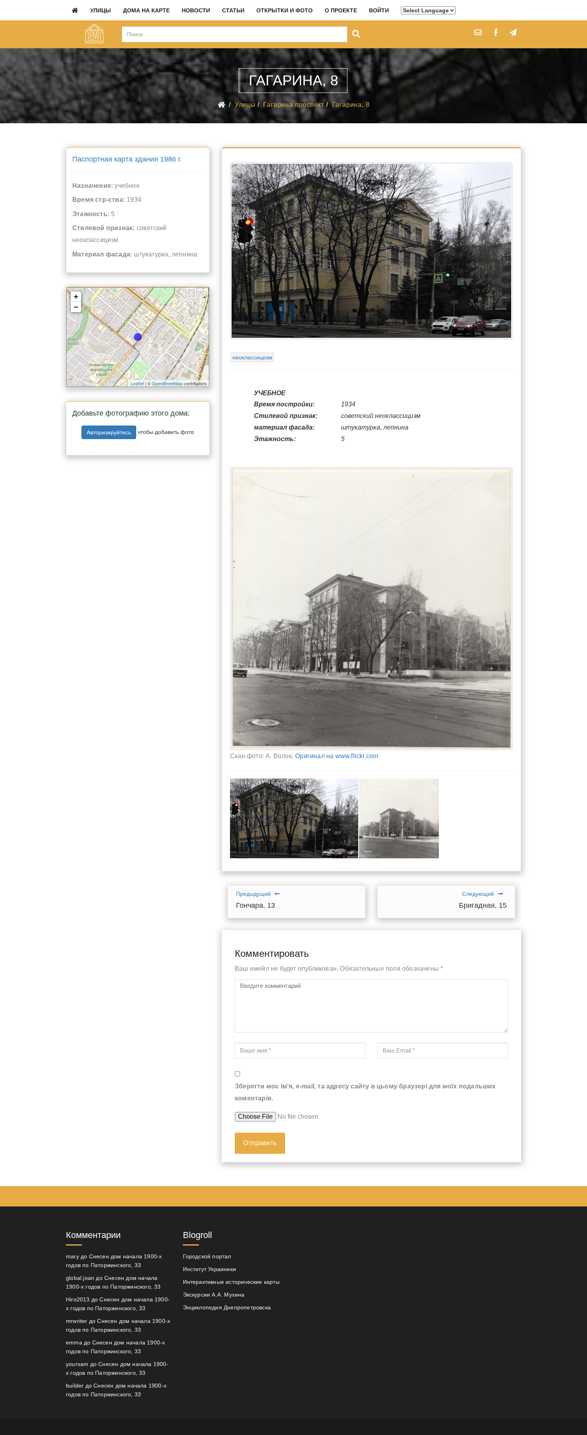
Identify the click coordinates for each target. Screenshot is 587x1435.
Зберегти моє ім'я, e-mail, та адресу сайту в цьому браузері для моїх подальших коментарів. (365, 1092)
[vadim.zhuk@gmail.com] (478, 32)
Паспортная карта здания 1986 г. (127, 159)
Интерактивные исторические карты (231, 1282)
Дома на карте (146, 10)
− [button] (76, 307)
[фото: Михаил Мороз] (294, 818)
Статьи (233, 10)
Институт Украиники (209, 1269)
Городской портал (207, 1256)
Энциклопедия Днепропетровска (227, 1307)
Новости (196, 10)
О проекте (341, 10)
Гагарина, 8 (351, 104)
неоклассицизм (252, 357)
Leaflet (137, 383)
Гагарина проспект (293, 104)
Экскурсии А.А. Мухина (214, 1294)
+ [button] (76, 296)
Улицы (100, 10)
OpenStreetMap (167, 383)
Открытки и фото (284, 10)
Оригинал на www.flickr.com (336, 756)
